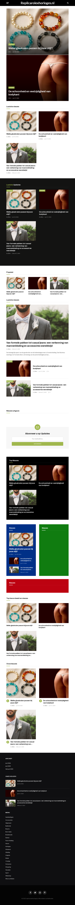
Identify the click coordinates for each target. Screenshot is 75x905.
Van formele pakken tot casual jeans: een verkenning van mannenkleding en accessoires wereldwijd (20, 168)
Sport (7, 873)
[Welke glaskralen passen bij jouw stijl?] (37, 32)
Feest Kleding (9, 840)
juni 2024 (8, 766)
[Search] (68, 3)
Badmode (8, 826)
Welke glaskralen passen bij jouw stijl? (30, 48)
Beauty (7, 829)
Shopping (8, 867)
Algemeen (10, 222)
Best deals (8, 832)
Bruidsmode (8, 834)
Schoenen (8, 864)
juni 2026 (8, 763)
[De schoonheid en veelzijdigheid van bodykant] (37, 78)
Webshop (8, 876)
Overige (7, 861)
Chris (9, 52)
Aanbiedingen (9, 817)
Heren (7, 843)
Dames (7, 837)
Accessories (9, 820)
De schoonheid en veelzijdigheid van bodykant (29, 93)
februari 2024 (9, 769)
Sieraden (11, 44)
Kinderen (8, 849)
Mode (7, 858)
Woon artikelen (9, 878)
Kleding (7, 852)
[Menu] (7, 3)
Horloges (8, 846)
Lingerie (11, 87)
